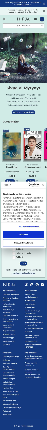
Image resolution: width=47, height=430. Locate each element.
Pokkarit (19, 257)
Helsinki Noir (8, 388)
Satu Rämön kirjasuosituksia (9, 368)
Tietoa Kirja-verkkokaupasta (31, 296)
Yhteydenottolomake (33, 356)
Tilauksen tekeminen (11, 295)
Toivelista (6, 345)
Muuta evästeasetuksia (29, 227)
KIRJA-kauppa (8, 338)
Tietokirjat (7, 411)
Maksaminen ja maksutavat (9, 305)
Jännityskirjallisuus (10, 404)
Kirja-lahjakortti (9, 334)
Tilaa (23, 263)
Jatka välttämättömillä (23, 243)
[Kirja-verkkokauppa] (9, 285)
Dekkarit (19, 249)
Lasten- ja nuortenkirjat (12, 407)
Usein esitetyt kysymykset (8, 326)
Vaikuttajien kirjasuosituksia (9, 383)
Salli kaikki (23, 235)
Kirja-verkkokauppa (24, 426)
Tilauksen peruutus (10, 316)
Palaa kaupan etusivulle (23, 112)
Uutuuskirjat (11, 121)
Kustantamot (30, 304)
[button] (4, 19)
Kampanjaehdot (31, 341)
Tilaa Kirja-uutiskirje (11, 357)
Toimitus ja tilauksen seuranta (11, 299)
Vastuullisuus (30, 307)
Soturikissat (7, 414)
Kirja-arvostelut (9, 331)
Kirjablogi (6, 360)
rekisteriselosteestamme (23, 273)
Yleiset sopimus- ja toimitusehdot (32, 312)
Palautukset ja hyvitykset (8, 311)
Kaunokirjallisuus (9, 401)
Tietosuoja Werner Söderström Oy (32, 336)
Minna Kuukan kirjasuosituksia (9, 374)
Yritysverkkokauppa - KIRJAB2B (33, 346)
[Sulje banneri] (43, 185)
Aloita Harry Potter (10, 391)
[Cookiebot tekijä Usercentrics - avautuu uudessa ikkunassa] (29, 185)
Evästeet (28, 332)
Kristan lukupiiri (9, 379)
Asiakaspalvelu (8, 341)
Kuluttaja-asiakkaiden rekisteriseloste (33, 318)
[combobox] (23, 25)
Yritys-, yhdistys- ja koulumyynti (10, 320)
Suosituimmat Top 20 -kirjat (12, 396)
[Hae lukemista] (42, 25)
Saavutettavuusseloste (34, 328)
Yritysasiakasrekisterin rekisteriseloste (34, 324)
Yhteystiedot (30, 300)
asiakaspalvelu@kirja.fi (34, 359)
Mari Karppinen (32, 172)
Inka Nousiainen (12, 172)
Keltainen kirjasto (23, 253)
